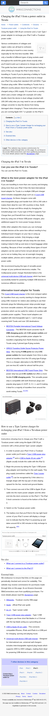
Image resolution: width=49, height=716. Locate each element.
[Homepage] (3, 3)
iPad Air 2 (39, 672)
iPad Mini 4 (23, 681)
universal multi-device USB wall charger (17, 276)
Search (30, 696)
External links (11, 136)
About (22, 693)
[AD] (26, 391)
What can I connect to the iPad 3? (19, 568)
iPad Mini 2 (33, 677)
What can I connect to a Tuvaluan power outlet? (25, 563)
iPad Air (29, 672)
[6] (24, 391)
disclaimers (31, 154)
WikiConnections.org (13, 693)
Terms (24, 696)
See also (9, 132)
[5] (42, 457)
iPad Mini (23, 677)
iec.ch (8, 610)
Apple (8, 605)
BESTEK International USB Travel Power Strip (24, 370)
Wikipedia (10, 600)
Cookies (35, 693)
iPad (21, 668)
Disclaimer (42, 693)
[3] (12, 477)
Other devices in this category (17, 140)
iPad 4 (22, 672)
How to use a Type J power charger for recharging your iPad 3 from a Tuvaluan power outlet (25, 127)
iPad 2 (28, 668)
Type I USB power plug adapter (18, 615)
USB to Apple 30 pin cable (30, 458)
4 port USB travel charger (15, 294)
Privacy (18, 696)
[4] (13, 457)
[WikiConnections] (24, 9)
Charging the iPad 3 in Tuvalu (16, 121)
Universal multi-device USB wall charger (22, 639)
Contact (28, 693)
